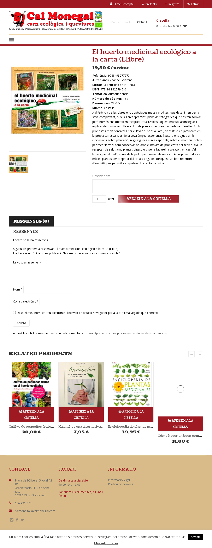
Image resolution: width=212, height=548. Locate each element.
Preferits (151, 4)
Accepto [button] (196, 537)
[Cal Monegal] (56, 20)
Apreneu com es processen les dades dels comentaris (130, 333)
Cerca (142, 22)
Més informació (106, 543)
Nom (17, 289)
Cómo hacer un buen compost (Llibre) (138, 435)
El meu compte (123, 4)
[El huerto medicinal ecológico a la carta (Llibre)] (47, 100)
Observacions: (102, 176)
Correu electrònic (26, 301)
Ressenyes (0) (31, 221)
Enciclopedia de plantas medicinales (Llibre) (93, 426)
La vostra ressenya (27, 262)
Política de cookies (120, 484)
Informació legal (119, 480)
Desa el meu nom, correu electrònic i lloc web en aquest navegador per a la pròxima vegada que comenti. (88, 313)
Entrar (195, 4)
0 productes (168, 26)
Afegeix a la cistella (149, 198)
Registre (173, 4)
